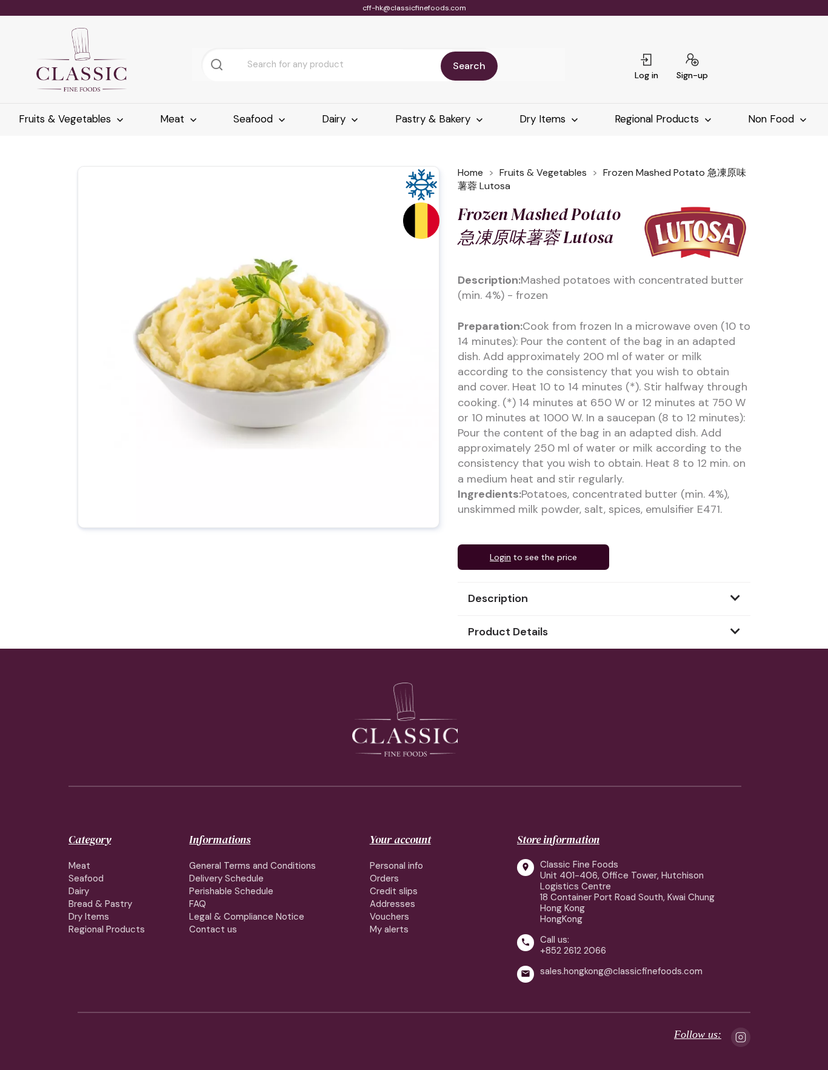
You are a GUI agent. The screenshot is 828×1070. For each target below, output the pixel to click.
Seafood (254, 118)
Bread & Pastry (100, 904)
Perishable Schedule (231, 891)
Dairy (335, 118)
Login (500, 557)
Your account (400, 839)
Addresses (392, 904)
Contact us (213, 929)
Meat (173, 118)
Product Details (508, 631)
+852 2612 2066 (573, 951)
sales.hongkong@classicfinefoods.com (621, 971)
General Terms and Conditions (252, 866)
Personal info (396, 866)
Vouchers (389, 917)
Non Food (772, 118)
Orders (384, 878)
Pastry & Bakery (434, 118)
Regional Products (658, 118)
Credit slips (394, 891)
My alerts (389, 929)
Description (498, 598)
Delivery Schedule (226, 878)
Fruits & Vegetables (66, 118)
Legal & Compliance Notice (246, 917)
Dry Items (544, 118)
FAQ (197, 904)
